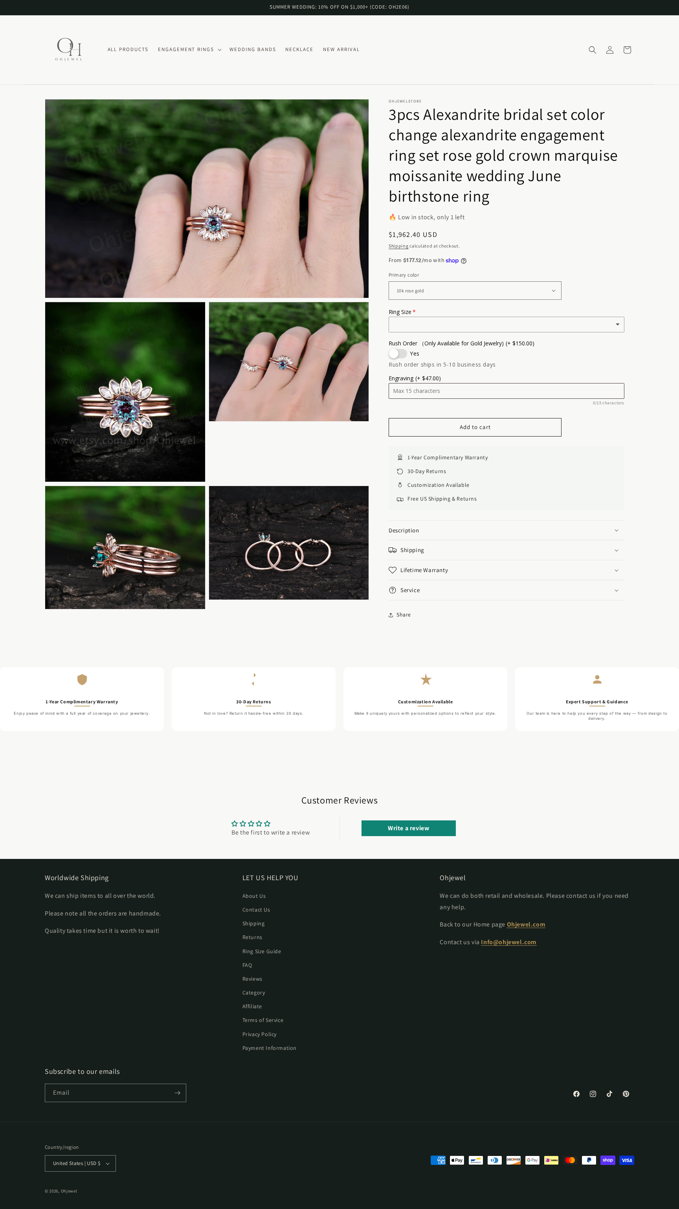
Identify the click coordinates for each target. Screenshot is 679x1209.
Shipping (399, 246)
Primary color (404, 275)
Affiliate (252, 1006)
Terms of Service (263, 1020)
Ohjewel (69, 1191)
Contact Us (256, 909)
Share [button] (403, 614)
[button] (189, 50)
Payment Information (269, 1047)
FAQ (247, 964)
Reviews (252, 978)
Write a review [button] (408, 828)
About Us (254, 895)
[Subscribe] (177, 1093)
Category (253, 992)
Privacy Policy (259, 1033)
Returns (252, 937)
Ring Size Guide (261, 950)
